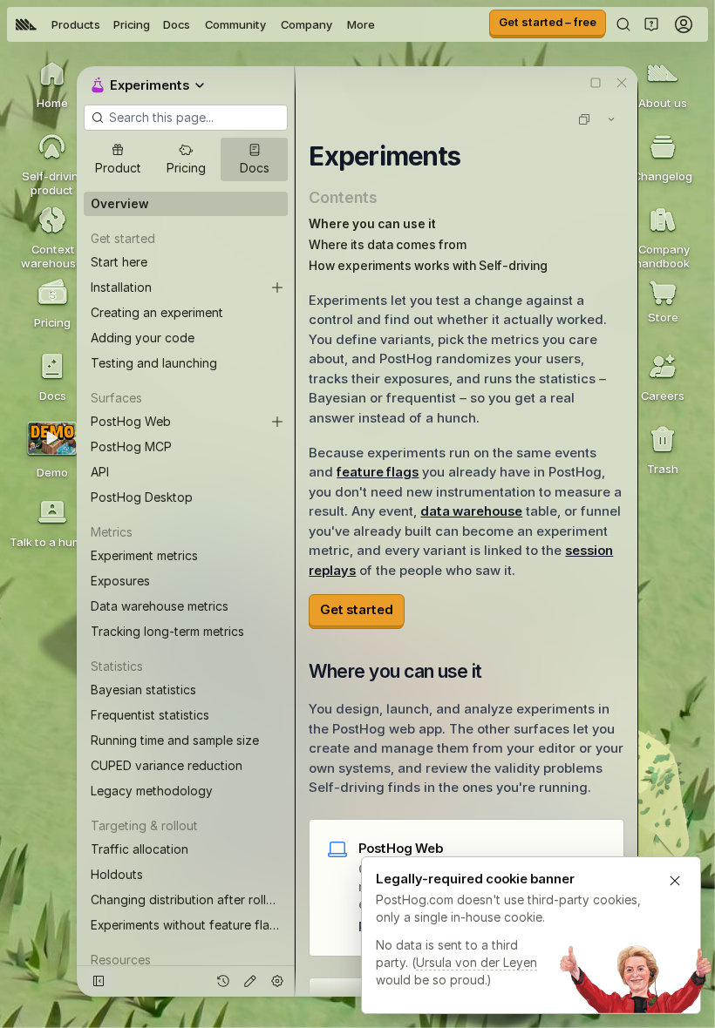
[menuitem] (26, 24)
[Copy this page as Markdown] (584, 119)
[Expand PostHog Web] (277, 421)
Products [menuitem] (75, 24)
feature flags (378, 471)
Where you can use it (372, 223)
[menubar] (195, 24)
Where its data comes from (387, 244)
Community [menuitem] (235, 24)
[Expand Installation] (277, 287)
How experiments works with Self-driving (428, 265)
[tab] (117, 159)
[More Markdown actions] (611, 119)
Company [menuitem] (306, 24)
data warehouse (471, 511)
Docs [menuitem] (176, 24)
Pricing (131, 24)
